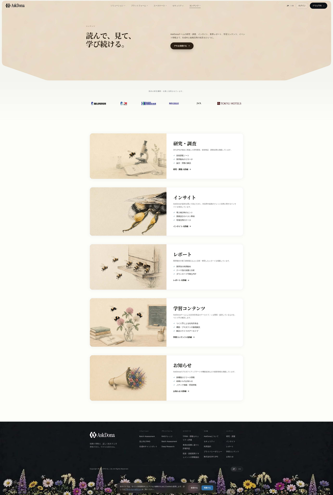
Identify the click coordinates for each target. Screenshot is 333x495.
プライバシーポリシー (133, 489)
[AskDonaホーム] (102, 435)
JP (288, 6)
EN (293, 6)
